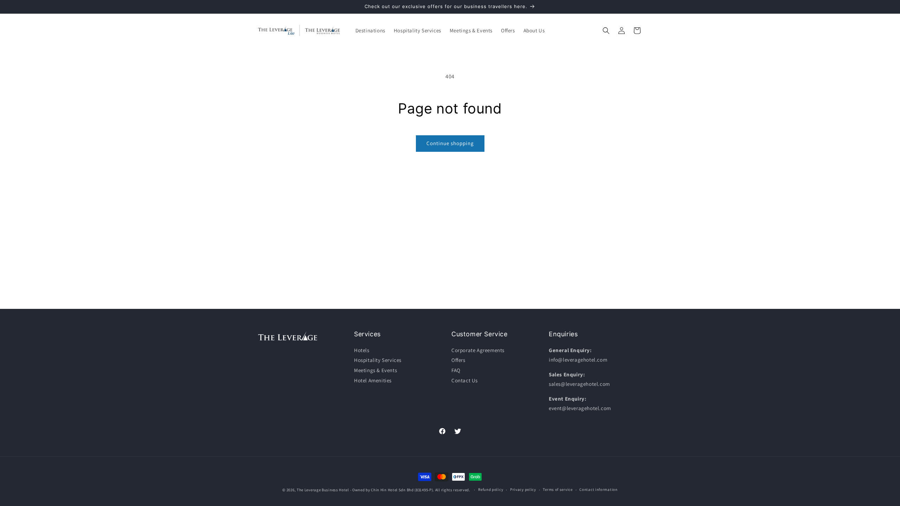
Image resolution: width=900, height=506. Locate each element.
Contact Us (464, 380)
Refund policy (490, 489)
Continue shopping (450, 143)
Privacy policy (523, 489)
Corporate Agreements (477, 350)
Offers (458, 360)
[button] (370, 30)
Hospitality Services (377, 360)
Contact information (598, 489)
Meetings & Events (375, 370)
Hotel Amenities (373, 380)
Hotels (361, 350)
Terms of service (557, 489)
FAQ (456, 370)
